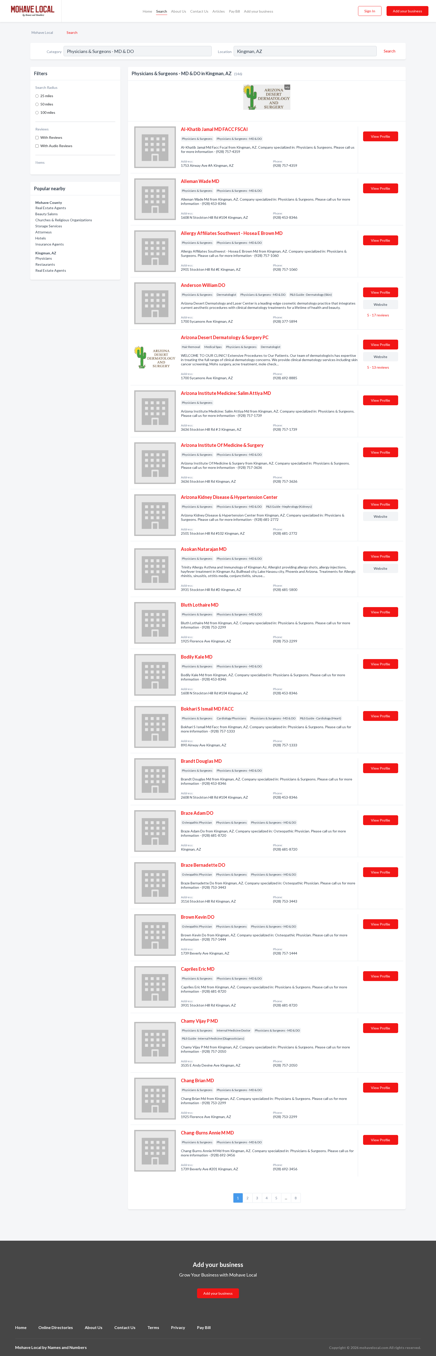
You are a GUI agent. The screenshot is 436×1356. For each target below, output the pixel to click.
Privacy (178, 1327)
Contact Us (199, 11)
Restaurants (45, 264)
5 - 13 (377, 367)
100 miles (47, 112)
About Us (178, 11)
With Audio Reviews (56, 146)
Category (54, 51)
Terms (153, 1327)
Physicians (43, 258)
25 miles (46, 96)
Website (380, 304)
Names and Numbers (67, 1347)
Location (225, 51)
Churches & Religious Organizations (63, 220)
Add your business (258, 11)
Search (161, 11)
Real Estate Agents (50, 208)
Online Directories (55, 1327)
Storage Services (48, 226)
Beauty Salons (46, 214)
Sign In (369, 11)
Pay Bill (234, 11)
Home (147, 11)
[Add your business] (218, 1287)
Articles (218, 11)
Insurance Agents (49, 244)
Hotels (40, 238)
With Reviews (51, 137)
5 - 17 (377, 315)
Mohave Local (42, 32)
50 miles (46, 104)
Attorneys (43, 232)
